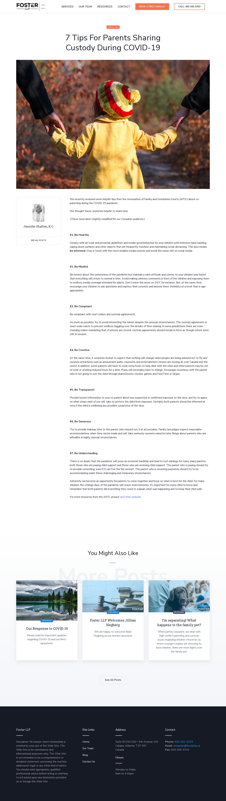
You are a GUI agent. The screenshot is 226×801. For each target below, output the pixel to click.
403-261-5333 (184, 742)
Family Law (113, 27)
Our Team (85, 6)
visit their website (130, 497)
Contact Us (88, 761)
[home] (31, 6)
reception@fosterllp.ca (186, 746)
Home (86, 741)
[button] (105, 6)
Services (67, 6)
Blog (85, 755)
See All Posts (38, 240)
